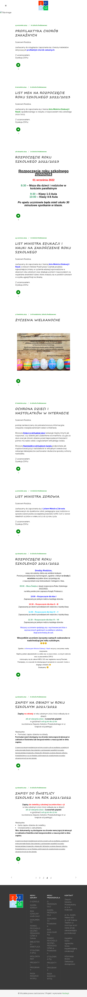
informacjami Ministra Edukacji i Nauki (37, 648)
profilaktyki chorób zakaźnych (40, 50)
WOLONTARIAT (35, 957)
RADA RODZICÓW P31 (51, 976)
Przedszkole (36, 314)
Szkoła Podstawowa (40, 25)
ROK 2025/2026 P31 (52, 932)
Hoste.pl (65, 993)
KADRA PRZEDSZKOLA (52, 912)
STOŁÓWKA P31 (52, 958)
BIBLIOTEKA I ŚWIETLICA (35, 944)
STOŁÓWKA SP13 (35, 951)
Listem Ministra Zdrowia (54, 509)
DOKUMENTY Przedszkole (51, 922)
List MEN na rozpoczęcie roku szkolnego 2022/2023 (42, 95)
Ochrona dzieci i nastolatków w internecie (42, 411)
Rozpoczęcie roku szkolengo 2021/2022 (37, 561)
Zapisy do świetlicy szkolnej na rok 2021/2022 (43, 795)
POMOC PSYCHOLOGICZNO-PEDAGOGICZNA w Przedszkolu (52, 945)
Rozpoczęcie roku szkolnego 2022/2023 (37, 159)
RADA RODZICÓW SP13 (34, 976)
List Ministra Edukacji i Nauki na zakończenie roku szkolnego (43, 248)
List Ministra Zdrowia (37, 496)
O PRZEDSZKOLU (52, 904)
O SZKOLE (34, 902)
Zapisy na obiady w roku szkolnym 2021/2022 (40, 704)
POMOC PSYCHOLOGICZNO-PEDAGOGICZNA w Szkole (35, 932)
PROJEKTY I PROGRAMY (34, 966)
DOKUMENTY (34, 921)
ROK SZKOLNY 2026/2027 (35, 913)
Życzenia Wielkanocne (37, 320)
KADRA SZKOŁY (33, 906)
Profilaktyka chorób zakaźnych (36, 33)
